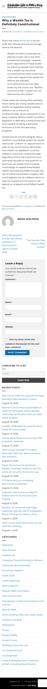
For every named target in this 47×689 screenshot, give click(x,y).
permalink (9, 209)
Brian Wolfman (37, 32)
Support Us (15, 681)
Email (8, 314)
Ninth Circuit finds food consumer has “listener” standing (22, 525)
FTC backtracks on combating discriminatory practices (17, 482)
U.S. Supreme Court (12, 650)
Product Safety (9, 635)
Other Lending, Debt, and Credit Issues (22, 615)
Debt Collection (10, 586)
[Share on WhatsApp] (12, 197)
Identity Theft (9, 609)
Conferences (8, 555)
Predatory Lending (12, 620)
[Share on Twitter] (21, 197)
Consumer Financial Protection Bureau (22, 560)
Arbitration (7, 545)
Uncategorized (9, 17)
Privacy (5, 630)
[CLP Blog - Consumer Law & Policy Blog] (25, 6)
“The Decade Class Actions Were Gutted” (35, 243)
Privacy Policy (31, 681)
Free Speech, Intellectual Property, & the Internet (23, 603)
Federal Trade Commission (16, 591)
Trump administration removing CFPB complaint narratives (22, 440)
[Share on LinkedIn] (35, 197)
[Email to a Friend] (26, 197)
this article (27, 40)
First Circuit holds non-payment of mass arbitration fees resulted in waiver (23, 397)
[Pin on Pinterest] (30, 197)
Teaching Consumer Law (15, 645)
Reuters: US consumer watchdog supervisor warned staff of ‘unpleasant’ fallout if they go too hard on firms (22, 511)
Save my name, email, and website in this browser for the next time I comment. (22, 343)
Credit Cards (8, 575)
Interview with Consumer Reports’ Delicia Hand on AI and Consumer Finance (20, 495)
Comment (10, 279)
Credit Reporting (11, 581)
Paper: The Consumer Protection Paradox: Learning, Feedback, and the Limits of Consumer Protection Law (21, 468)
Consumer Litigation (12, 570)
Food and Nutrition (12, 596)
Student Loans (9, 640)
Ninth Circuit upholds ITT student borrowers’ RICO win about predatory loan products (21, 453)
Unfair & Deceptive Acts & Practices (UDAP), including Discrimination (20, 662)
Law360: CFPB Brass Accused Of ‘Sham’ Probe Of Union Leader (22, 428)
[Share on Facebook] (16, 197)
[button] (3, 6)
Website (9, 327)
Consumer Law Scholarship (16, 565)
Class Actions (9, 550)
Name (8, 302)
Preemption (8, 625)
